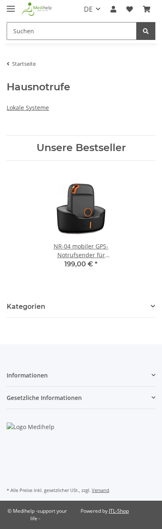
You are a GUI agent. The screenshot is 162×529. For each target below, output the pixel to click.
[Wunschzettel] (129, 9)
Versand (100, 490)
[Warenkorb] (146, 9)
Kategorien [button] (26, 306)
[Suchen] (145, 31)
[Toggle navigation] (11, 5)
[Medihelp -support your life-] (37, 9)
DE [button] (88, 9)
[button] (113, 9)
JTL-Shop (119, 510)
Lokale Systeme (28, 108)
